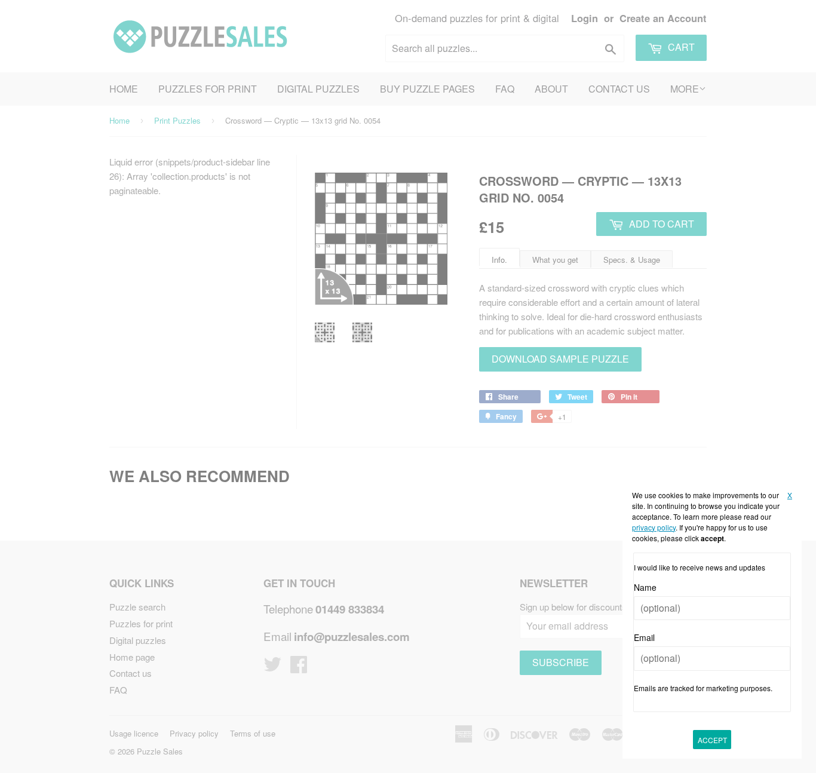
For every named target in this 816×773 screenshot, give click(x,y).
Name (645, 587)
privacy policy (654, 527)
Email (644, 637)
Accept (712, 740)
